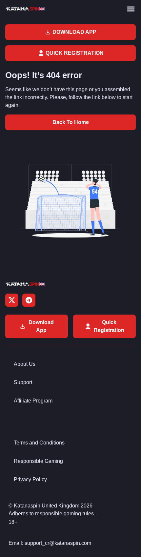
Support (23, 382)
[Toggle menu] (131, 9)
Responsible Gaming (38, 461)
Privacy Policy (30, 479)
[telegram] (28, 300)
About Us (24, 364)
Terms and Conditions (39, 442)
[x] (11, 300)
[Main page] (25, 8)
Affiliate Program (33, 400)
